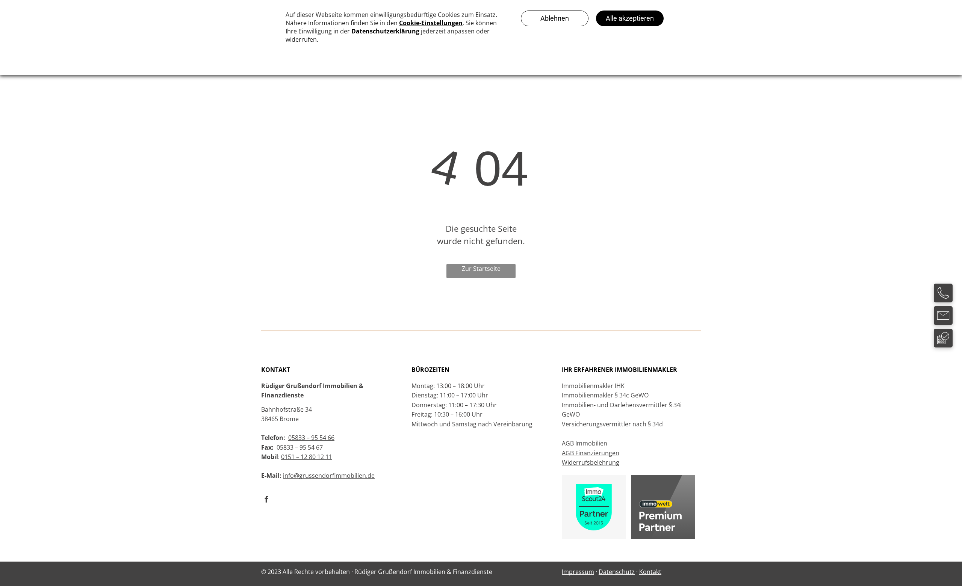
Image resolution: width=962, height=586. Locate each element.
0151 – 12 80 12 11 (306, 457)
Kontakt (650, 572)
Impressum (578, 572)
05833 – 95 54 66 (311, 437)
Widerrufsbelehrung (590, 462)
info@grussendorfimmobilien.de (329, 475)
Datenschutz (617, 572)
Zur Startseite (481, 268)
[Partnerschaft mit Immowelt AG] (663, 480)
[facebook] (266, 500)
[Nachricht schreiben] (943, 323)
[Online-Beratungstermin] (943, 345)
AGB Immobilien (584, 443)
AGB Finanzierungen (590, 453)
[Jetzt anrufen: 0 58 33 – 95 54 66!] (943, 300)
